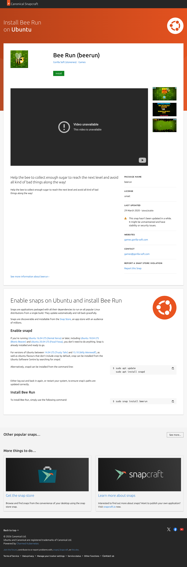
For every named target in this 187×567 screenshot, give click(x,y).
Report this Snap (132, 268)
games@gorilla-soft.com (137, 254)
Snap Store (65, 319)
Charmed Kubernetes (28, 543)
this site (75, 549)
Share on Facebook (175, 529)
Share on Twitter (169, 529)
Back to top (10, 530)
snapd (56, 549)
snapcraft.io (109, 506)
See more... (175, 434)
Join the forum (10, 549)
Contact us (108, 556)
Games (82, 62)
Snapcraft (63, 549)
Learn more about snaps (116, 495)
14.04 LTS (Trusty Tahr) (56, 352)
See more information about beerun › (30, 276)
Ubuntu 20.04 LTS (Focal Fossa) (47, 341)
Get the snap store (20, 495)
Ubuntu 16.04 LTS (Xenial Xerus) (45, 338)
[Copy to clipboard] (172, 368)
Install (59, 73)
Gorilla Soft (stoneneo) (65, 62)
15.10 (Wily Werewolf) (84, 352)
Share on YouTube (181, 529)
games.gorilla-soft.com (136, 239)
